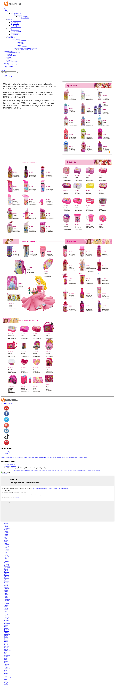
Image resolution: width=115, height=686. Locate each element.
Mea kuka (20, 42)
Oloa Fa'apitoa (15, 33)
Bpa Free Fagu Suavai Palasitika (53, 457)
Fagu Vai (9, 19)
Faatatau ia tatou (8, 66)
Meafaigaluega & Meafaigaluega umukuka (25, 48)
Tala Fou (6, 63)
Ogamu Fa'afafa (25, 18)
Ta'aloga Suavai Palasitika (7, 457)
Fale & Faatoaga (15, 39)
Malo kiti (9, 58)
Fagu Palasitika (15, 24)
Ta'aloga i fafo (11, 12)
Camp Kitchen (18, 15)
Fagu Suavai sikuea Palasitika (36, 457)
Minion (9, 57)
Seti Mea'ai (24, 46)
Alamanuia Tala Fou (12, 64)
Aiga (5, 8)
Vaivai (22, 43)
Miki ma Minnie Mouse (13, 52)
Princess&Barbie (11, 55)
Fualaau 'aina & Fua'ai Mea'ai (25, 49)
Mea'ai (19, 45)
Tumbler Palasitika (16, 31)
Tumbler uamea (15, 30)
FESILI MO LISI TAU (7, 403)
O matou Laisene (8, 51)
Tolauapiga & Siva (16, 13)
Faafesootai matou (9, 67)
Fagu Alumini (14, 22)
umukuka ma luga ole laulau (21, 40)
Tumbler (9, 28)
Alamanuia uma (11, 37)
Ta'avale (9, 60)
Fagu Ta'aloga (66, 457)
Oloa (5, 10)
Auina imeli (4, 473)
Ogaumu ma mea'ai (23, 16)
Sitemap (6, 453)
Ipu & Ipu (10, 36)
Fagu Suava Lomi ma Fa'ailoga (78, 457)
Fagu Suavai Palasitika (21, 457)
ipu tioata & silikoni (16, 27)
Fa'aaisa (9, 54)
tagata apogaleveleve (12, 61)
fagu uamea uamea (16, 21)
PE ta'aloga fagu (15, 25)
